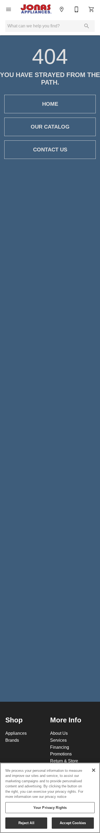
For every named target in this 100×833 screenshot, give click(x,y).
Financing (59, 747)
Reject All (26, 823)
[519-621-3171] (76, 9)
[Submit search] (87, 26)
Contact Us (50, 149)
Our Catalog (50, 126)
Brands (12, 740)
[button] (8, 9)
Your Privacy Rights (50, 807)
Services (58, 740)
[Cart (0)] (91, 9)
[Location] (61, 9)
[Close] (93, 770)
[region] (50, 798)
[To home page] (36, 9)
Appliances (16, 733)
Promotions (61, 753)
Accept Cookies (73, 823)
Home (50, 104)
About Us (59, 733)
